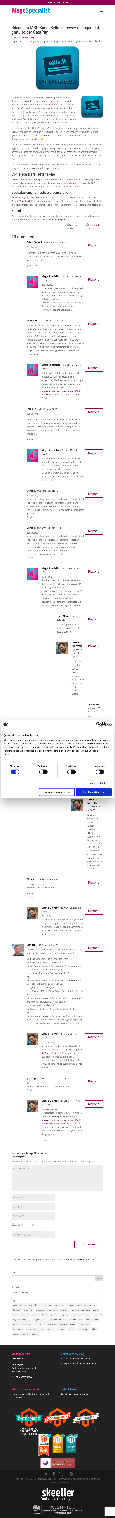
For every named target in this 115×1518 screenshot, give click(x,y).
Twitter (50, 219)
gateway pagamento (43, 41)
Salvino (31, 944)
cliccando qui (69, 183)
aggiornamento (19, 1305)
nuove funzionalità (67, 1324)
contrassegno (90, 1305)
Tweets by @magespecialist (74, 1394)
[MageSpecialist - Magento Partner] (57, 1455)
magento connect (40, 1319)
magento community (21, 1319)
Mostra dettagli (98, 783)
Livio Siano (62, 616)
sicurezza (61, 1329)
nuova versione (50, 1324)
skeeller (98, 41)
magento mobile (76, 1319)
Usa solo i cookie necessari (57, 792)
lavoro (44, 1314)
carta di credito (24, 41)
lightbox (53, 1314)
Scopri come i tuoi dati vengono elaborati (77, 1259)
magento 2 (85, 1314)
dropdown (40, 1310)
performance (39, 1329)
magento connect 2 (58, 1319)
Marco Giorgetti (30, 37)
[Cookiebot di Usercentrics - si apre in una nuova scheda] (98, 724)
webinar (35, 1334)
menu (15, 1324)
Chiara (30, 879)
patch (28, 1329)
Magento (74, 1314)
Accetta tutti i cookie (93, 792)
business (47, 1305)
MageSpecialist (45, 1478)
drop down (28, 1310)
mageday (64, 1314)
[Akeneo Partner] (57, 1467)
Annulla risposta (18, 1156)
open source (18, 1329)
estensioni (64, 1310)
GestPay (46, 104)
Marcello (32, 320)
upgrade (25, 1334)
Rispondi (94, 245)
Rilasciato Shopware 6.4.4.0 (76, 1358)
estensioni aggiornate (81, 1310)
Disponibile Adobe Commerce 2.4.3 (80, 1363)
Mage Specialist (50, 276)
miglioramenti (26, 1324)
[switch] (43, 771)
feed (14, 1314)
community (58, 1305)
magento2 (97, 1314)
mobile (38, 1324)
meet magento (92, 1319)
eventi (95, 1310)
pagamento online (63, 41)
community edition (73, 1305)
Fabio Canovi (34, 242)
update (16, 1334)
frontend (35, 1314)
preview (51, 1329)
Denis (30, 490)
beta (30, 1305)
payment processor (83, 41)
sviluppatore (83, 1329)
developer (17, 1310)
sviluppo (94, 1329)
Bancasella (58, 104)
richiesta (63, 1482)
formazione (24, 1314)
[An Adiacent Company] (57, 1499)
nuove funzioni (84, 1324)
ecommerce (52, 1310)
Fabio (30, 409)
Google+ (61, 219)
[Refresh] (33, 1224)
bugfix (37, 1305)
